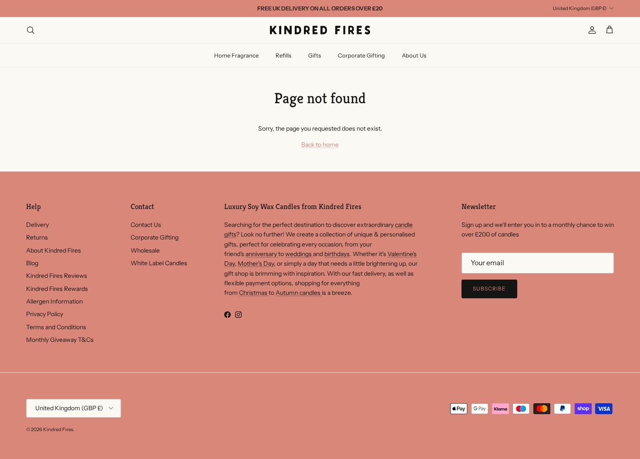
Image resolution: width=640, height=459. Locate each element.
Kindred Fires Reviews (56, 276)
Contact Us (146, 225)
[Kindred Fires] (320, 30)
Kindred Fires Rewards (57, 289)
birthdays (337, 254)
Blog (32, 263)
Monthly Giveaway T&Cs (60, 340)
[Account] (590, 30)
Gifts (314, 55)
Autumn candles (299, 293)
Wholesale (145, 250)
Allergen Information (54, 301)
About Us (414, 55)
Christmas (254, 293)
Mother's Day (256, 263)
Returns (37, 237)
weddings (299, 254)
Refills (283, 55)
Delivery (37, 225)
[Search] (30, 30)
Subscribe (489, 288)
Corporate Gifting (361, 55)
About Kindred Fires (53, 250)
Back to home (320, 144)
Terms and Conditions (56, 327)
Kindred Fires (58, 429)
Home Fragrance (236, 55)
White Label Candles (159, 263)
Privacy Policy (44, 314)
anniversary (262, 254)
